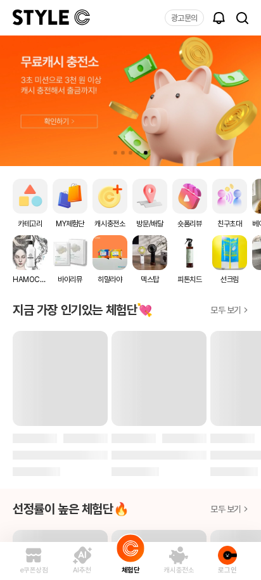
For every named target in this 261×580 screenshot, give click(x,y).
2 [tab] (123, 153)
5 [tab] (146, 153)
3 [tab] (130, 153)
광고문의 (184, 18)
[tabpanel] (130, 100)
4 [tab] (138, 153)
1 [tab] (115, 153)
